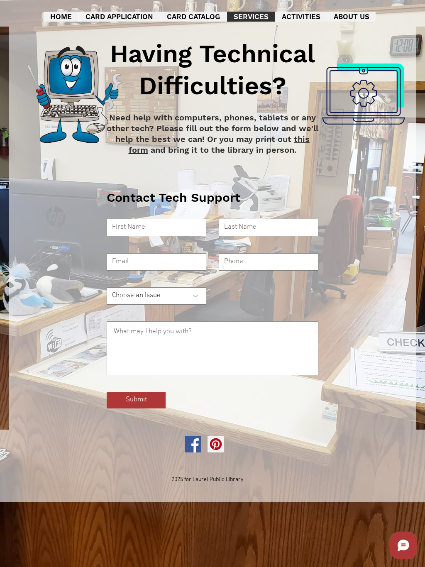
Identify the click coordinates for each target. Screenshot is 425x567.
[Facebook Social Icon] (193, 444)
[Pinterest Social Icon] (216, 444)
